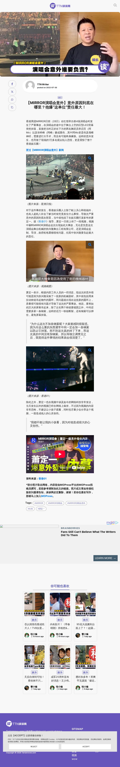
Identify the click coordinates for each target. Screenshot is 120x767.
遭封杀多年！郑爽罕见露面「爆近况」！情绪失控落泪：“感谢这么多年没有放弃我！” (86, 678)
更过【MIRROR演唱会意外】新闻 (45, 149)
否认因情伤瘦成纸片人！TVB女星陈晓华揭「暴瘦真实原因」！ (34, 626)
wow (74, 758)
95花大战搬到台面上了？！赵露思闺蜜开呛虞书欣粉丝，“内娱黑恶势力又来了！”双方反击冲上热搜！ (86, 626)
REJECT (34, 746)
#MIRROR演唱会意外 (76, 503)
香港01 (42, 221)
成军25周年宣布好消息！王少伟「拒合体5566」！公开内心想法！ (60, 678)
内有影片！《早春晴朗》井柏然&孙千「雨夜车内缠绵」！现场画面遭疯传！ (60, 626)
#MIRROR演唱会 (55, 503)
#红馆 (30, 509)
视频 (74, 755)
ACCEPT (86, 746)
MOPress (46, 496)
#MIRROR (39, 503)
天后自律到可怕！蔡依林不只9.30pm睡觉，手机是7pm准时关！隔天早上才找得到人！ (34, 678)
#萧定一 (41, 509)
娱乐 (60, 97)
